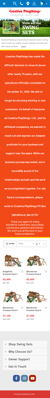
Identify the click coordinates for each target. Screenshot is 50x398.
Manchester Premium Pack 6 (33, 309)
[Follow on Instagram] (24, 378)
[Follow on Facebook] (16, 378)
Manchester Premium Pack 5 (33, 272)
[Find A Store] (28, 4)
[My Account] (34, 4)
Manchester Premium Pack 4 (10, 309)
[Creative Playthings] (25, 12)
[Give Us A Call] (21, 4)
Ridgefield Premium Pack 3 (10, 272)
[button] (22, 271)
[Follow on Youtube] (32, 378)
